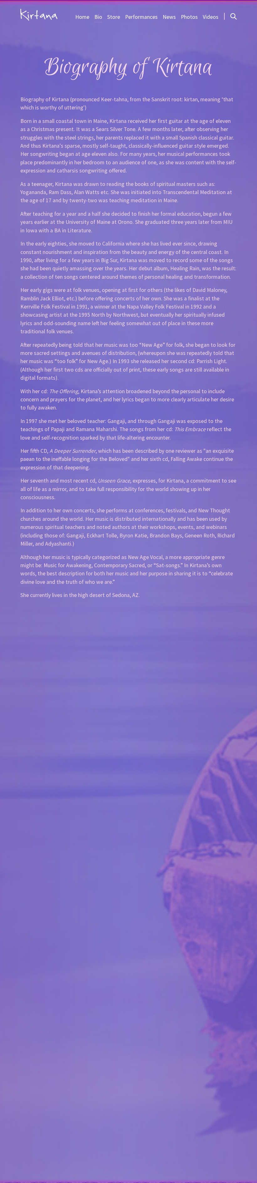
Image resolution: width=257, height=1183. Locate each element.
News (169, 16)
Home (82, 16)
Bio (98, 16)
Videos (210, 16)
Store (113, 16)
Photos (189, 16)
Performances (141, 16)
